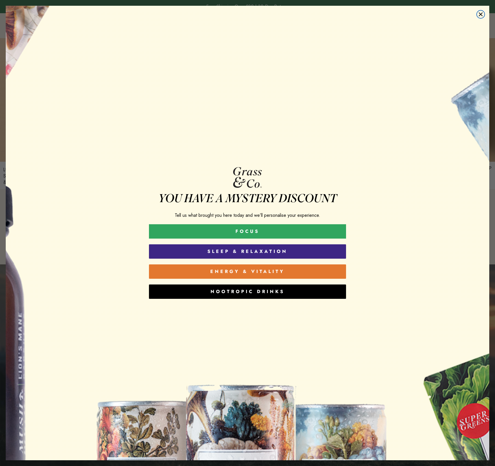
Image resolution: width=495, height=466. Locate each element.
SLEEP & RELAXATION (247, 251)
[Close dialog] (481, 14)
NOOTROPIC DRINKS (248, 291)
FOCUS (247, 231)
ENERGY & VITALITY (247, 271)
